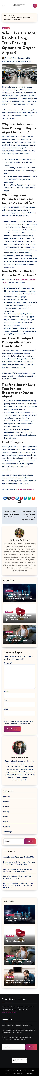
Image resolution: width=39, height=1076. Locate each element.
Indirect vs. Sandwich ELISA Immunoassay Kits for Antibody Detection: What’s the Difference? (18, 885)
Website (6, 709)
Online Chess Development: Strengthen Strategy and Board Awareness (18, 638)
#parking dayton (9, 61)
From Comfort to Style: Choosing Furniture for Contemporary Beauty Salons (18, 617)
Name (6, 691)
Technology (7, 832)
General (6, 817)
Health (5, 822)
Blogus (19, 1073)
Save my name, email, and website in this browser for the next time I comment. (18, 722)
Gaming (6, 812)
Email (6, 700)
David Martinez (14, 599)
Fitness (6, 807)
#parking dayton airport (24, 61)
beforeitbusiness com (9, 1012)
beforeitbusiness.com (25, 489)
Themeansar (29, 1073)
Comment (8, 663)
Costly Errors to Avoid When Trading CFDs (18, 857)
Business (6, 28)
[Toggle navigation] (3, 6)
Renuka (11, 619)
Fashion (6, 802)
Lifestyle (6, 827)
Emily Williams (12, 58)
